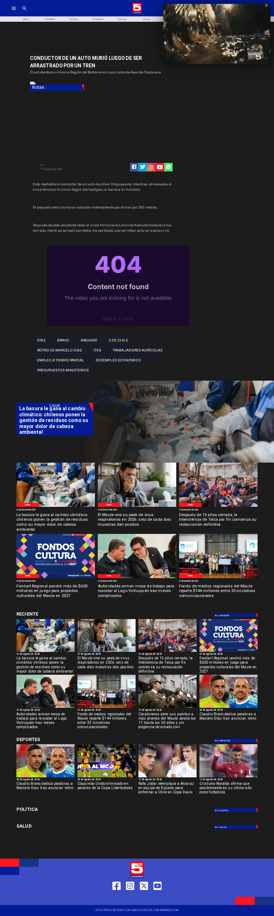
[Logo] (137, 12)
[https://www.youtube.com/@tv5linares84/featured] (160, 167)
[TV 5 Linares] (24, 12)
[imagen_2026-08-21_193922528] (55, 506)
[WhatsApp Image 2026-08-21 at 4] (218, 577)
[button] (41, 340)
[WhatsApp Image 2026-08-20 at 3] (55, 577)
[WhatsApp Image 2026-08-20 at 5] (137, 577)
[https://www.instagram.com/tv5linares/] (151, 167)
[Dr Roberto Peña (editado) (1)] (137, 506)
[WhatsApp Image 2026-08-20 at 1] (218, 506)
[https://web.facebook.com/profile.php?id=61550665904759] (116, 898)
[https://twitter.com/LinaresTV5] (144, 898)
